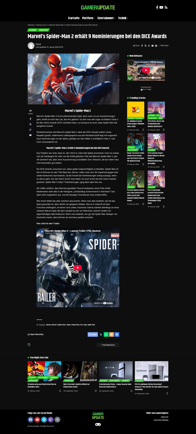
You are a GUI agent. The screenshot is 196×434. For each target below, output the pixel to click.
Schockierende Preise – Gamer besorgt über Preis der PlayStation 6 (115, 385)
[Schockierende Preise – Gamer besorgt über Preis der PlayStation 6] (116, 371)
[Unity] (57, 420)
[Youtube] (37, 420)
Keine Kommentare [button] (109, 345)
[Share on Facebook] (142, 45)
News (69, 325)
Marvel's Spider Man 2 (58, 325)
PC (158, 115)
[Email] (152, 45)
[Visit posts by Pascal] (31, 45)
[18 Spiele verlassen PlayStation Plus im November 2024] (44, 371)
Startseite (31, 25)
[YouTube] (161, 7)
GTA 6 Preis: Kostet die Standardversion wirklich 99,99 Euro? (156, 124)
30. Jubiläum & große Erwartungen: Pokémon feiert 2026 (135, 124)
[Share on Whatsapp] (149, 45)
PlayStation (43, 30)
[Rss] (166, 7)
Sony (85, 325)
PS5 (81, 325)
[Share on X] (145, 45)
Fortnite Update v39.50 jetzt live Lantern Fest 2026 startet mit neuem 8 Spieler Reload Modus (135, 195)
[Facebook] (157, 7)
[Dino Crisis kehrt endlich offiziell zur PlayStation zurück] (80, 371)
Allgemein (32, 30)
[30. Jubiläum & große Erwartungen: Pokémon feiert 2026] (135, 110)
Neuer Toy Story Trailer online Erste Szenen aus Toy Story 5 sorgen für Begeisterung (135, 157)
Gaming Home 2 (42, 25)
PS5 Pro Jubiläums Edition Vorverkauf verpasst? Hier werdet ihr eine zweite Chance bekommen (151, 387)
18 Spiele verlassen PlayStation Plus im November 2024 (42, 385)
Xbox (160, 118)
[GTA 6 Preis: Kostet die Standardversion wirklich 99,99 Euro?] (156, 110)
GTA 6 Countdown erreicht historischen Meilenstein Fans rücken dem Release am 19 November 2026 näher (156, 197)
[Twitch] (51, 420)
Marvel (48, 325)
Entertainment (132, 150)
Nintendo (139, 118)
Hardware (54, 377)
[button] (30, 7)
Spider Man (91, 325)
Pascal (38, 44)
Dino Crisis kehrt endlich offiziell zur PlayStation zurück (76, 385)
